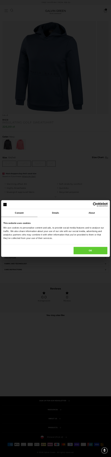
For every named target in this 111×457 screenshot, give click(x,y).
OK (90, 250)
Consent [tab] (19, 213)
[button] (104, 450)
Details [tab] (55, 213)
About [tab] (92, 213)
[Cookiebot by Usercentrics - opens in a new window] (95, 204)
